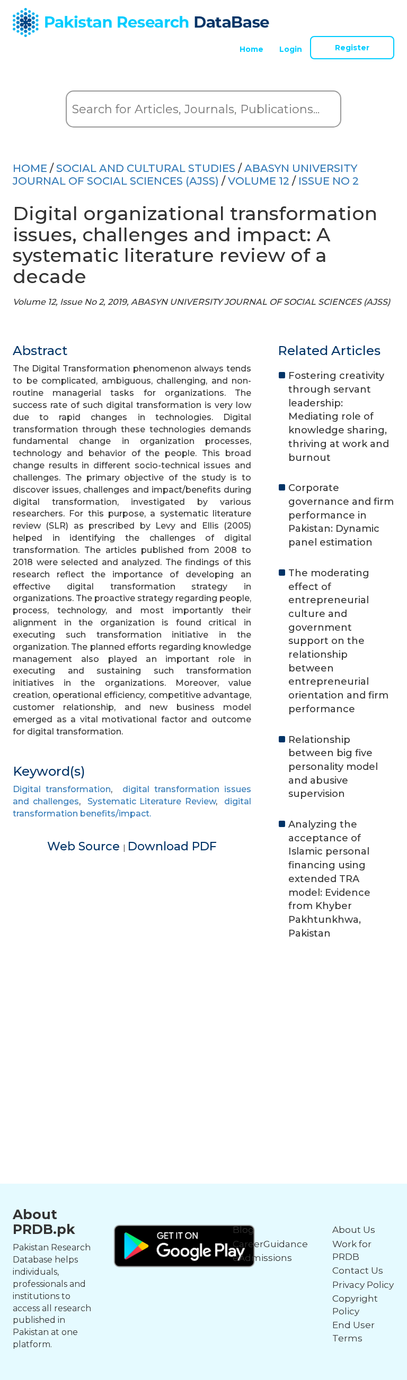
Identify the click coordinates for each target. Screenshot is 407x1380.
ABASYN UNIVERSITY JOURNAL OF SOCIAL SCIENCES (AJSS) (185, 174)
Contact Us (357, 1270)
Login (290, 49)
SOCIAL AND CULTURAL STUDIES (145, 168)
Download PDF (172, 846)
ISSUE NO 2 (328, 181)
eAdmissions (262, 1257)
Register (352, 47)
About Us (353, 1229)
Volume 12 (258, 181)
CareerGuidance (270, 1244)
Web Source (85, 846)
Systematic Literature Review (151, 801)
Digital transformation (62, 789)
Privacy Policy (363, 1284)
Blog (243, 1229)
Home (251, 49)
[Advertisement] (203, 1030)
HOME (30, 168)
